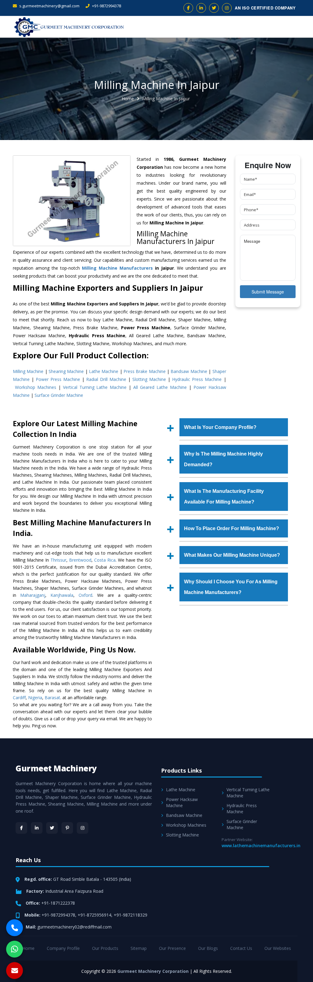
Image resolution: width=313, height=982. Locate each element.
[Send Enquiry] (14, 970)
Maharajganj (32, 595)
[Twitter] (52, 828)
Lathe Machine (103, 371)
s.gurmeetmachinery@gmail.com (48, 6)
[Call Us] (14, 927)
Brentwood (80, 560)
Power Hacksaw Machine (182, 802)
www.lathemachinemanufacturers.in (261, 845)
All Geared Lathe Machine (160, 387)
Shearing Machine (66, 371)
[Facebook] (21, 828)
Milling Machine (28, 371)
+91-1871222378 (58, 903)
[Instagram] (82, 828)
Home (128, 99)
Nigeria (35, 697)
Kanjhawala (61, 595)
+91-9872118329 (130, 915)
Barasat (52, 697)
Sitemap (139, 948)
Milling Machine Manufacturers (117, 268)
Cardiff (19, 697)
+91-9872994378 (106, 6)
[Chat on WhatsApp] (14, 949)
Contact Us (241, 948)
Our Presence (172, 948)
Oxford (85, 595)
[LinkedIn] (36, 828)
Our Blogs (208, 948)
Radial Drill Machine (106, 379)
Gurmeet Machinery (56, 768)
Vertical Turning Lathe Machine (95, 387)
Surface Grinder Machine (59, 395)
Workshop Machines (35, 387)
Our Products (105, 948)
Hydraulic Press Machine (197, 379)
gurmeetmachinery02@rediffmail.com (74, 927)
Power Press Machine (58, 379)
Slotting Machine (149, 379)
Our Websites (277, 948)
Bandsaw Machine (189, 371)
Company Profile (63, 948)
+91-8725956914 (94, 915)
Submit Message (268, 292)
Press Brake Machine (144, 371)
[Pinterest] (67, 828)
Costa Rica (105, 560)
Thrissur (58, 560)
